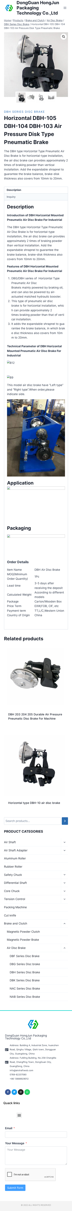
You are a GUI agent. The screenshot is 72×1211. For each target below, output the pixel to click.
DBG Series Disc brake (25, 964)
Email (8, 1128)
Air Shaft (10, 842)
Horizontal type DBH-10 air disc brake (34, 803)
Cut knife (10, 915)
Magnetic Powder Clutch (23, 931)
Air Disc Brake (16, 948)
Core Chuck (12, 891)
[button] (19, 1115)
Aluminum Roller (15, 858)
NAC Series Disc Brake (25, 988)
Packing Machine (15, 907)
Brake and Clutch (15, 923)
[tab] (36, 190)
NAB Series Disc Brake (25, 996)
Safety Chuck (13, 874)
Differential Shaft (15, 882)
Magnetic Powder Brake (23, 939)
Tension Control (14, 899)
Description (14, 190)
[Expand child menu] (64, 842)
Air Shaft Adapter (15, 850)
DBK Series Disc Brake (25, 980)
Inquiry (11, 196)
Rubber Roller (13, 866)
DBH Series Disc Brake (24, 111)
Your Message (14, 1143)
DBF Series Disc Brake (25, 956)
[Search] (65, 821)
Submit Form (15, 1187)
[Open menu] (65, 7)
